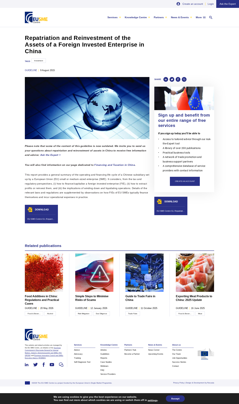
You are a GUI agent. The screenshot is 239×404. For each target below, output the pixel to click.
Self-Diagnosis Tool (82, 362)
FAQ (102, 370)
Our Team (176, 354)
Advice (77, 350)
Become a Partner (132, 354)
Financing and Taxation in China (114, 164)
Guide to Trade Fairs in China (140, 298)
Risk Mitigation (83, 314)
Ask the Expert (228, 3)
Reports (103, 358)
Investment (38, 61)
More (199, 17)
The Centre (177, 350)
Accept (175, 398)
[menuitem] (114, 17)
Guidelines (104, 354)
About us (176, 345)
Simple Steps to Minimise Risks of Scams (91, 298)
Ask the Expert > (50, 155)
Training (77, 358)
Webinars (104, 366)
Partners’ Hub (130, 350)
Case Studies (106, 362)
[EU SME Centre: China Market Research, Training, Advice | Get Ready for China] (36, 17)
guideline (31, 70)
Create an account (192, 3)
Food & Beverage (35, 314)
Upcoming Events (155, 354)
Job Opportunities (179, 358)
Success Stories (179, 362)
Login (211, 3)
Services (112, 17)
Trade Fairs (132, 314)
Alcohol (50, 314)
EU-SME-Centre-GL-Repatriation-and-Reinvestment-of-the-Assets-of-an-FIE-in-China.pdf (41, 219)
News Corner (154, 350)
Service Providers (108, 374)
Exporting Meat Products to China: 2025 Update (194, 298)
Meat (200, 314)
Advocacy (78, 354)
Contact (175, 366)
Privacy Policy (178, 383)
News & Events (180, 17)
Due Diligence (101, 314)
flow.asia (210, 383)
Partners (159, 17)
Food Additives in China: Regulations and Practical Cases (42, 300)
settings (152, 400)
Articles (103, 350)
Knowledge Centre (136, 17)
